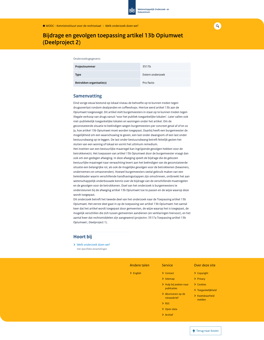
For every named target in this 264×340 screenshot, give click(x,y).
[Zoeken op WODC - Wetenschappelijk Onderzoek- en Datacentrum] (217, 26)
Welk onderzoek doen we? (121, 26)
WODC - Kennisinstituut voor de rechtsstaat (73, 26)
